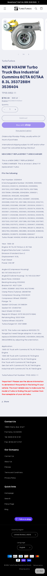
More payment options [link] (23, 130)
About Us (8, 462)
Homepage (9, 493)
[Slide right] (28, 54)
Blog (6, 509)
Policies (8, 467)
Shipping (5, 100)
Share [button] (6, 402)
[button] (4, 8)
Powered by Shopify (24, 565)
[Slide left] (18, 54)
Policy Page (9, 504)
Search (7, 498)
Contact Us (9, 456)
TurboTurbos (13, 565)
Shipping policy (24, 569)
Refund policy (38, 565)
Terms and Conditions (14, 472)
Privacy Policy (10, 478)
